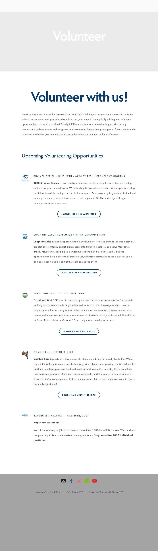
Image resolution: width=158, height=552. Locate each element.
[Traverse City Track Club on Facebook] (71, 480)
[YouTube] (94, 480)
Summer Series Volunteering (79, 214)
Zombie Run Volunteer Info (79, 395)
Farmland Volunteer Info (79, 331)
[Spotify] (86, 480)
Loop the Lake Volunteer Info (79, 273)
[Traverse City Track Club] (79, 480)
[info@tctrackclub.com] (63, 480)
